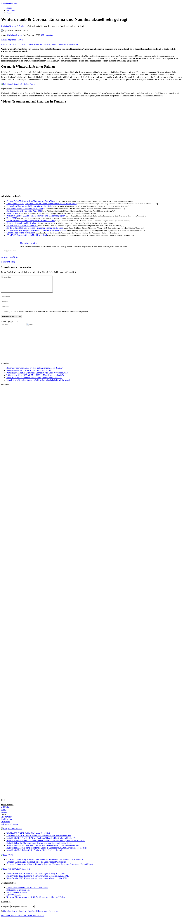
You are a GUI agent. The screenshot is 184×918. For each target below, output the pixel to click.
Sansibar (46, 44)
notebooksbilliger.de (9, 824)
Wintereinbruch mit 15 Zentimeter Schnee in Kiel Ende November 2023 (37, 373)
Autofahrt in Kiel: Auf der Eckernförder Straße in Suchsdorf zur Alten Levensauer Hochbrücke (46, 848)
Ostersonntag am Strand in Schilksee (22, 223)
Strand (54, 44)
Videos (9, 13)
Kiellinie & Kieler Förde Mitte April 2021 (24, 211)
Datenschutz (54, 911)
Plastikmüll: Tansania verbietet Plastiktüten (24, 208)
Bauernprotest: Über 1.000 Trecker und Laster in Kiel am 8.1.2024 (34, 368)
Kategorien (6, 906)
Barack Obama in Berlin (16, 892)
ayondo (4, 812)
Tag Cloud (32, 911)
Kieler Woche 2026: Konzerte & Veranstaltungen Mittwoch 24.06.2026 (36, 878)
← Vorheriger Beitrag (10, 257)
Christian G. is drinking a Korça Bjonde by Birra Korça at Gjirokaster (36, 862)
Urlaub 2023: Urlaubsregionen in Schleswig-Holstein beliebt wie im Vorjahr (38, 380)
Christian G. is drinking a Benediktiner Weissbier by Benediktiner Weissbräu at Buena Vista (45, 859)
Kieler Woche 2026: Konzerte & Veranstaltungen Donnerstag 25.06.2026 (37, 876)
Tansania (62, 44)
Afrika (4, 40)
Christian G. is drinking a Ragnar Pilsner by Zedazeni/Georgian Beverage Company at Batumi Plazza (49, 864)
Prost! (10, 855)
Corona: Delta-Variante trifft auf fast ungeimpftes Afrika (30, 201)
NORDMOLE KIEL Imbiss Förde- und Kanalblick (28, 833)
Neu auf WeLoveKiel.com (19, 869)
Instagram (10, 10)
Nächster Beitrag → (9, 262)
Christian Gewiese (9, 3)
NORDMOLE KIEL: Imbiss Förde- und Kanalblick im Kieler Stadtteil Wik (38, 836)
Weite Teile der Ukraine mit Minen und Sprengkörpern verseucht (34, 377)
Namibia (29, 44)
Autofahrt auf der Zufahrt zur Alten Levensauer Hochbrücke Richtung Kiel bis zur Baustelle (45, 840)
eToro (3, 809)
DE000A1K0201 (13, 895)
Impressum (42, 911)
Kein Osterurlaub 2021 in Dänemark (22, 225)
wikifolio (5, 807)
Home (9, 8)
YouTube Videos (15, 828)
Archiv (23, 911)
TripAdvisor (6, 817)
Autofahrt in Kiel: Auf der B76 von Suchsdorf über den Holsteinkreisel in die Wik (41, 838)
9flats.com (5, 821)
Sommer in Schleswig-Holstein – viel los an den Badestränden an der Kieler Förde (41, 203)
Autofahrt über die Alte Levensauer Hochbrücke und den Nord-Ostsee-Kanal (39, 843)
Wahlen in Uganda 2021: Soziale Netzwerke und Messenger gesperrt (35, 216)
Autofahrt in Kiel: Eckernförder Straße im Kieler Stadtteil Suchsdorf (35, 850)
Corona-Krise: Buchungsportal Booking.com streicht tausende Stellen (36, 230)
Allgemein (12, 40)
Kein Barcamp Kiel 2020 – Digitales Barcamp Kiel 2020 (30, 220)
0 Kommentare (47, 35)
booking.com (6, 819)
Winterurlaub (72, 44)
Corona (11, 44)
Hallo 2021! (11, 218)
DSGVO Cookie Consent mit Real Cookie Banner (22, 915)
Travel (20, 40)
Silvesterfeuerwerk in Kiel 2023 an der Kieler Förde (28, 370)
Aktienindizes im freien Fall (18, 890)
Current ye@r (7, 321)
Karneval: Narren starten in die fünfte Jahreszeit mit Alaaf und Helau (35, 897)
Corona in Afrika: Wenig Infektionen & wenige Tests (28, 206)
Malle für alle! (12, 213)
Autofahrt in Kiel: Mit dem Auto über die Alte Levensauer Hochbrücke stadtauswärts (42, 845)
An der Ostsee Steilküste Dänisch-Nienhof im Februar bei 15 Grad (34, 228)
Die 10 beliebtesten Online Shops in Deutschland (27, 887)
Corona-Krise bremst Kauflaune (20, 233)
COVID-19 (20, 44)
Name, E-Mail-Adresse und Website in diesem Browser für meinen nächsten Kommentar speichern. (46, 311)
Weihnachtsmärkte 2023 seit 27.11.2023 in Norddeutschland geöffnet (35, 375)
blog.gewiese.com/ (10, 251)
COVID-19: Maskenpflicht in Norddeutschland (26, 235)
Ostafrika (38, 44)
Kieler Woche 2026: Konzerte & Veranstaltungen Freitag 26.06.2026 (35, 873)
